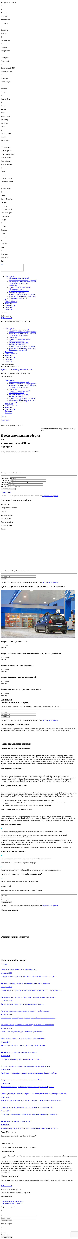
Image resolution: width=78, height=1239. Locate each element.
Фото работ (9, 300)
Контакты (8, 309)
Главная (3, 416)
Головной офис (10, 305)
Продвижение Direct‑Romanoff (11, 1203)
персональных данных (50, 496)
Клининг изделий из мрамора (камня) (22, 294)
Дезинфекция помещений (18, 298)
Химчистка (13, 285)
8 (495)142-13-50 (6, 318)
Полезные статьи (11, 302)
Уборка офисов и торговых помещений (22, 282)
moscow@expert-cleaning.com (22, 370)
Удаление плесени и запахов (19, 291)
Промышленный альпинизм (18, 283)
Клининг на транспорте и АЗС (19, 287)
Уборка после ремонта (16, 289)
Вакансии (8, 307)
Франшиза (8, 303)
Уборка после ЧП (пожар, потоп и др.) (22, 296)
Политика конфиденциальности (12, 1201)
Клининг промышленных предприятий (22, 280)
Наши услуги (9, 276)
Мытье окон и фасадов (17, 292)
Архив (4, 964)
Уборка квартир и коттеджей (19, 278)
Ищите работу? (6, 492)
